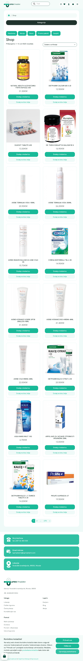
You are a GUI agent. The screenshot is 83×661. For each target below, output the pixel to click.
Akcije (22, 33)
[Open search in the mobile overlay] (40, 4)
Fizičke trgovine (9, 605)
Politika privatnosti (10, 659)
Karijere (45, 602)
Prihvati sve (67, 640)
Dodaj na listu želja (23, 102)
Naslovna (11, 33)
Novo (31, 33)
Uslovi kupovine (9, 631)
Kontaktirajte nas (10, 612)
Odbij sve (67, 646)
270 (45, 521)
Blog (44, 605)
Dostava (7, 625)
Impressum (34, 659)
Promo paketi (43, 33)
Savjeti (56, 33)
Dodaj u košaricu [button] (23, 97)
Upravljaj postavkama (67, 651)
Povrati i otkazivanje (11, 628)
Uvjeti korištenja (23, 659)
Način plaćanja (9, 622)
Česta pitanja (8, 608)
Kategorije (41, 22)
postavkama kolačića (30, 650)
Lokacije (7, 602)
